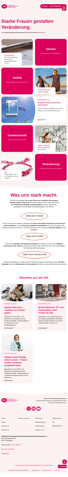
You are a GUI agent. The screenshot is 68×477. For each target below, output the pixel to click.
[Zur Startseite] (10, 6)
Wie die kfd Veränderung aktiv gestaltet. (51, 166)
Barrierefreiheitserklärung (18, 470)
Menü (45, 6)
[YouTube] (38, 409)
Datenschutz (46, 470)
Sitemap (57, 470)
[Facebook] (34, 409)
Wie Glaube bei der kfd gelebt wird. (51, 50)
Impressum (35, 470)
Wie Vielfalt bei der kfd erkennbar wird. (17, 79)
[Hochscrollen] (65, 474)
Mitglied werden (55, 6)
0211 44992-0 (16, 445)
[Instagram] (29, 409)
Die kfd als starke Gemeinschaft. (17, 137)
